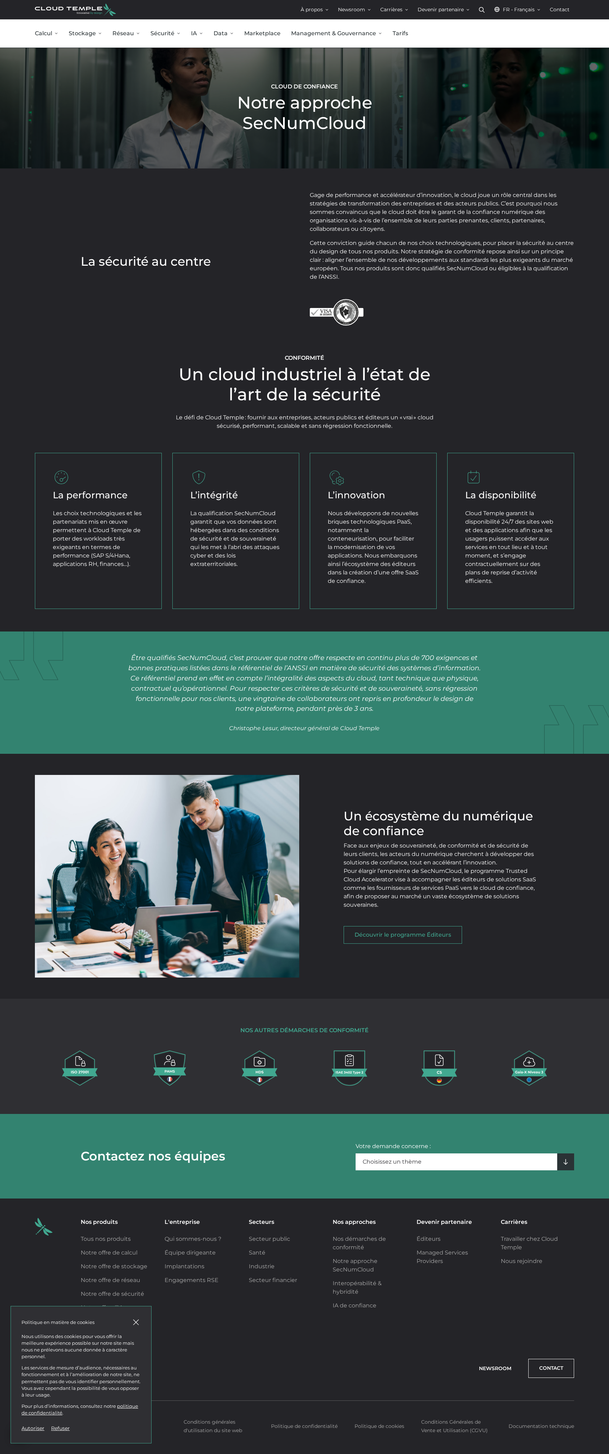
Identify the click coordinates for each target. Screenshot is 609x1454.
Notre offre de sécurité (112, 1293)
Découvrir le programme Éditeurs (403, 934)
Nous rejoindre (521, 1261)
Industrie (262, 1266)
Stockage (82, 33)
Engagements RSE (192, 1280)
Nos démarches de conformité (359, 1243)
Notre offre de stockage (114, 1266)
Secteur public (269, 1239)
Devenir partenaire (441, 9)
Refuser (60, 1428)
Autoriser (32, 1428)
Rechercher (481, 9)
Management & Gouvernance (333, 33)
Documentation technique (541, 1426)
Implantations (184, 1266)
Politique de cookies (379, 1426)
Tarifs (400, 33)
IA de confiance (354, 1305)
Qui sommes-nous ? (193, 1239)
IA (194, 33)
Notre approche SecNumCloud (355, 1265)
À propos (312, 9)
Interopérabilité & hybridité (357, 1287)
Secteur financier (273, 1280)
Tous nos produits (106, 1239)
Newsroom (351, 9)
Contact (560, 9)
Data (221, 33)
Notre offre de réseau (110, 1280)
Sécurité (162, 33)
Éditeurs (429, 1239)
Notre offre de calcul (109, 1252)
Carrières (391, 9)
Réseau (123, 33)
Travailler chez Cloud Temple (529, 1243)
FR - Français (519, 9)
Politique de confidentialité (304, 1426)
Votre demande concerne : (393, 1146)
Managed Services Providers (442, 1256)
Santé (257, 1252)
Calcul (43, 33)
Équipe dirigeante (190, 1252)
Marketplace (262, 33)
